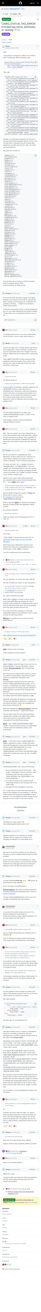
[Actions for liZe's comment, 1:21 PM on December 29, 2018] (37, 1158)
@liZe (14, 482)
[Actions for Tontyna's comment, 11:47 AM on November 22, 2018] (37, 450)
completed (22, 1151)
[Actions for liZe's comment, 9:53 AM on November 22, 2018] (37, 372)
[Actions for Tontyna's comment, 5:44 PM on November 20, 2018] (37, 293)
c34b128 (34, 564)
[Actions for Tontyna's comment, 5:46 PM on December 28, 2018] (37, 876)
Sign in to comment (31, 1202)
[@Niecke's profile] (3, 47)
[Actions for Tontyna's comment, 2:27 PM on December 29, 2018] (37, 1169)
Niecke (7, 46)
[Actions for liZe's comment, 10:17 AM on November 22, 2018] (37, 429)
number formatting (9, 893)
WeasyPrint (15, 9)
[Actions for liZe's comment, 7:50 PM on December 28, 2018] (37, 925)
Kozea (6, 9)
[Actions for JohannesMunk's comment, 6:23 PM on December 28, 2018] (37, 906)
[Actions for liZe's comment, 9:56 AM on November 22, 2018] (37, 408)
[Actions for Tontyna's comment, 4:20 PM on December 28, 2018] (37, 817)
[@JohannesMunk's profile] (3, 847)
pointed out (9, 497)
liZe (6, 330)
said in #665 (9, 387)
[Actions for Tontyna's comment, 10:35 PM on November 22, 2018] (37, 762)
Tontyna (7, 293)
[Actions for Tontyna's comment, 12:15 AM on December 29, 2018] (37, 1027)
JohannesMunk (10, 846)
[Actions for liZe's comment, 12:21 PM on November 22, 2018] (37, 526)
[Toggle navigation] (3, 3)
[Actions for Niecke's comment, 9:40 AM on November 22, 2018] (37, 343)
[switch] (5, 638)
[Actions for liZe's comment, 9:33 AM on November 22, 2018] (37, 330)
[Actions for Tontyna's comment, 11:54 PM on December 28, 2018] (37, 987)
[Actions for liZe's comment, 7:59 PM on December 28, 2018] (37, 947)
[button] (35, 62)
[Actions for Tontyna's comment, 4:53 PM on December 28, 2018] (37, 831)
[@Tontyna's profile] (3, 293)
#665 (33, 298)
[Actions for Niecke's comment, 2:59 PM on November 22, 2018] (37, 645)
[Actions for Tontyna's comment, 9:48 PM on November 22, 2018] (37, 736)
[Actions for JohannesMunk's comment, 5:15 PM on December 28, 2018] (37, 846)
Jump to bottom (7, 42)
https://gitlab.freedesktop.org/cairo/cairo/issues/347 (19, 635)
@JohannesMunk (15, 668)
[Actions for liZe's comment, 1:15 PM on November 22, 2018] (37, 569)
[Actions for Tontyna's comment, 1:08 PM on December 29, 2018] (37, 1132)
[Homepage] (20, 3)
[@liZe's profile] (3, 330)
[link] (8, 560)
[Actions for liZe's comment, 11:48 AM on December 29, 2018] (37, 1099)
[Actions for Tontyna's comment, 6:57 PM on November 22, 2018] (37, 659)
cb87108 (8, 1153)
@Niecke (6, 618)
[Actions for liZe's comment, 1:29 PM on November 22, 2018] (37, 627)
